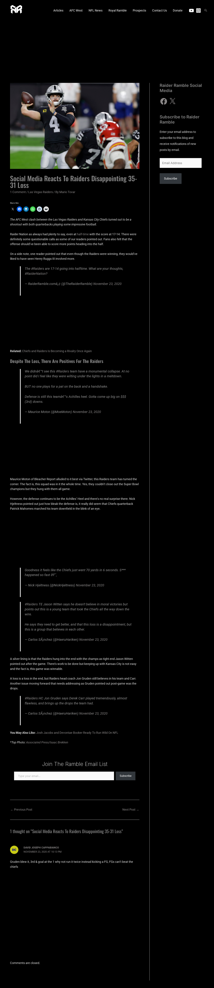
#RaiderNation (35, 274)
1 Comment (18, 192)
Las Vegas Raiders (40, 192)
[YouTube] (191, 10)
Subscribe (125, 775)
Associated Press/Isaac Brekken (47, 742)
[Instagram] (198, 10)
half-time (83, 234)
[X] (172, 101)
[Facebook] (164, 101)
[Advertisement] (107, 46)
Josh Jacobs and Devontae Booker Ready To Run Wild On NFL (77, 732)
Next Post (130, 809)
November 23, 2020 (107, 284)
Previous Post (21, 809)
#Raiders (37, 269)
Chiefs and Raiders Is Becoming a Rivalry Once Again (57, 351)
